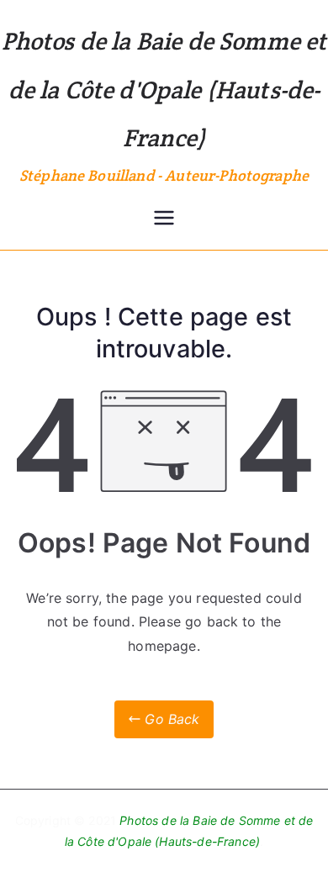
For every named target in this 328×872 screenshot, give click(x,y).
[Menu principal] (164, 219)
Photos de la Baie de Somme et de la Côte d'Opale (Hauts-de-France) (164, 89)
